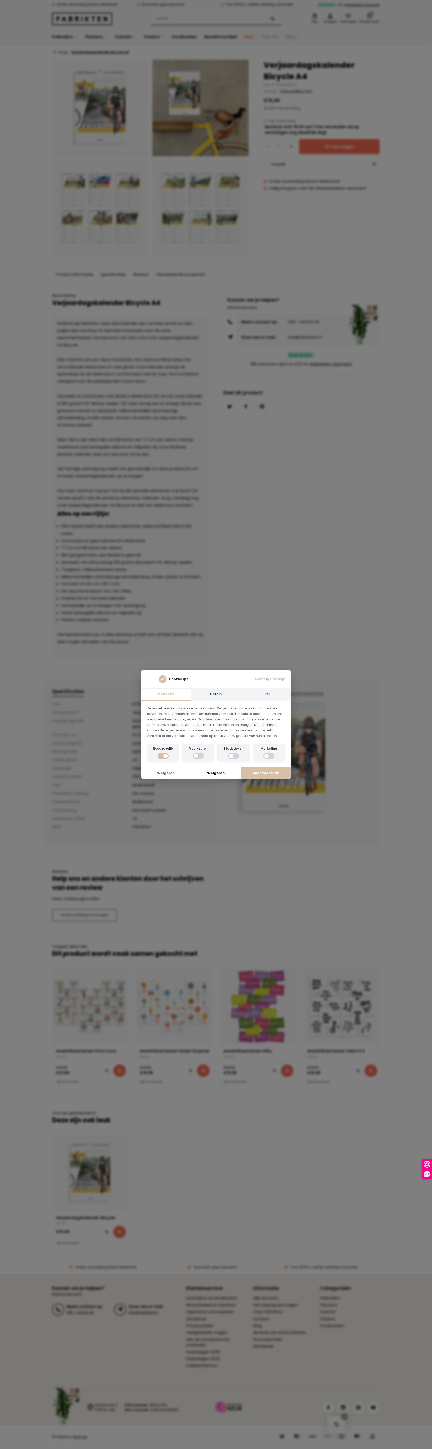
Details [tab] (216, 694)
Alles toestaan (266, 773)
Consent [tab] (166, 694)
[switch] (163, 756)
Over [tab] (266, 694)
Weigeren (166, 773)
